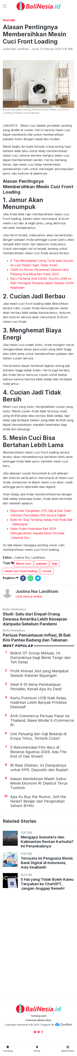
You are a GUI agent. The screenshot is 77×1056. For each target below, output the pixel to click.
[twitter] (38, 578)
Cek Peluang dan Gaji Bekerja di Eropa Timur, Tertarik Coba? (38, 736)
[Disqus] (38, 946)
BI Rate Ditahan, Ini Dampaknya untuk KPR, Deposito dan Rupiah (39, 767)
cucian (46, 571)
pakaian (41, 563)
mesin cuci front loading (21, 571)
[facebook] (23, 578)
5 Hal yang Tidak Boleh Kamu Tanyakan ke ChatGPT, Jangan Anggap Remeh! (47, 884)
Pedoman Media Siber (38, 1020)
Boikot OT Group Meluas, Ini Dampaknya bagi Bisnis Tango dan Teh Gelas (40, 657)
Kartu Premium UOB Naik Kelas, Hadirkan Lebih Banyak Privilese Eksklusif (38, 702)
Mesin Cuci (23, 563)
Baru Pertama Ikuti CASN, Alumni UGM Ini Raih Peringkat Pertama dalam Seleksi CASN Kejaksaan (42, 283)
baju (55, 563)
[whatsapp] (30, 578)
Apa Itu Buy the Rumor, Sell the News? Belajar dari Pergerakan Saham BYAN (38, 801)
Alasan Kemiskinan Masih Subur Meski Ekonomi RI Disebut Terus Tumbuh (38, 783)
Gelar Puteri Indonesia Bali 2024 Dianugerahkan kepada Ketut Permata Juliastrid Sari (37, 533)
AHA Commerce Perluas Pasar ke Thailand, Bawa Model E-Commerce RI (42, 720)
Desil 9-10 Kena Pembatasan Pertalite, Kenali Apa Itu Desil (35, 686)
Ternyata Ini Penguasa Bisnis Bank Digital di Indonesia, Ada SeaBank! (47, 862)
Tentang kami (39, 1015)
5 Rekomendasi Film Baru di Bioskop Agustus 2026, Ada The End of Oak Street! (38, 752)
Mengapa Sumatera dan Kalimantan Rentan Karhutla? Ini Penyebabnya (47, 841)
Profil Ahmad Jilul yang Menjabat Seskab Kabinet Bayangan (39, 673)
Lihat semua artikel (29, 596)
